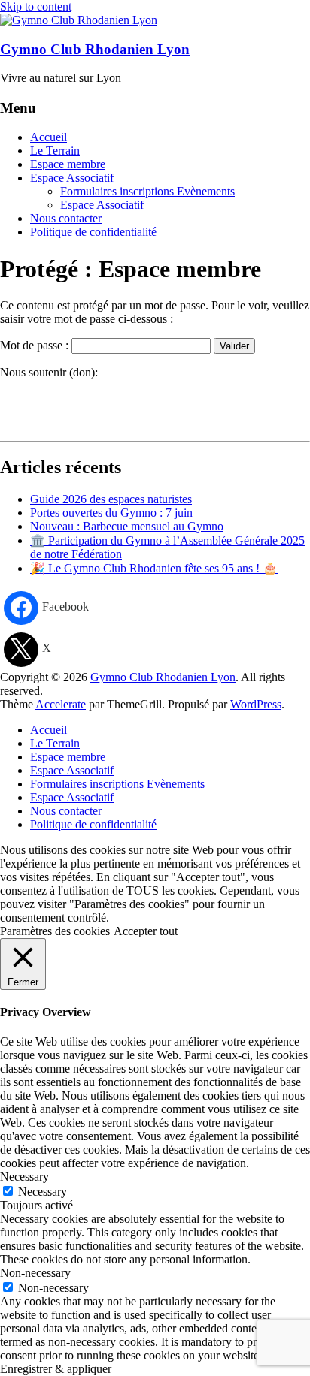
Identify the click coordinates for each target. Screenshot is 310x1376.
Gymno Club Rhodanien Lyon (95, 49)
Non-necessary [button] (35, 1272)
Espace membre (67, 164)
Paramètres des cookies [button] (55, 931)
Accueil (48, 137)
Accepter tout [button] (146, 931)
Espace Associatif (72, 177)
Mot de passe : (35, 345)
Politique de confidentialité (93, 231)
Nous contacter (66, 218)
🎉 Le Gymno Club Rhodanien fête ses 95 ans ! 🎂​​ (154, 568)
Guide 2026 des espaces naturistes (111, 499)
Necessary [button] (24, 1176)
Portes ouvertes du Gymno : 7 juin (111, 512)
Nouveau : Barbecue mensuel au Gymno (126, 526)
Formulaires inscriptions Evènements (147, 191)
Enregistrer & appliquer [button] (55, 1368)
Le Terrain (55, 150)
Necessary (42, 1191)
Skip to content (35, 6)
